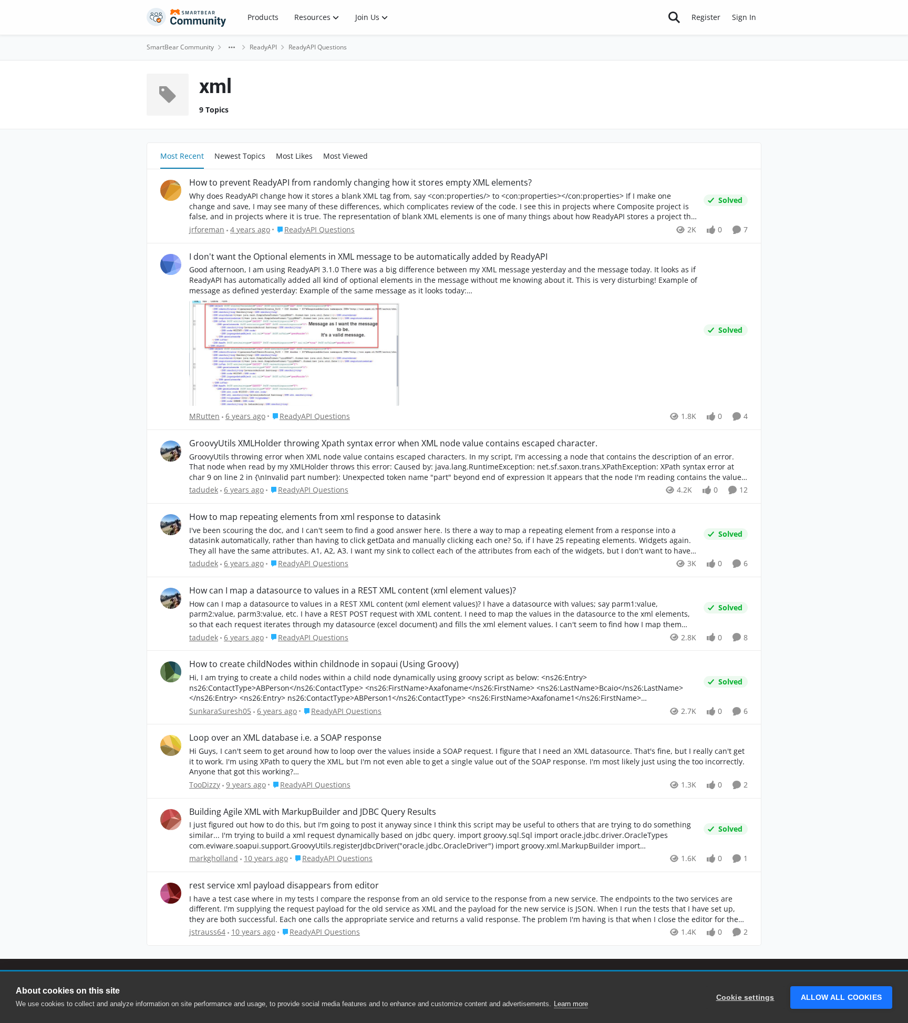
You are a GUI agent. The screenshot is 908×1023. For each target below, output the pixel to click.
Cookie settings (745, 997)
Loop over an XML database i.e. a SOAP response (285, 737)
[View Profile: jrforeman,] (170, 190)
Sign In (744, 17)
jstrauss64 (207, 932)
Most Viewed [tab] (345, 156)
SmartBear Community (180, 47)
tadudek (203, 490)
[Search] (674, 17)
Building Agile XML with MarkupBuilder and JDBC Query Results (312, 811)
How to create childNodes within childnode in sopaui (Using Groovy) (324, 664)
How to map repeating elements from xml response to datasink (314, 517)
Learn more (571, 1004)
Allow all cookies (841, 997)
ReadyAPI (263, 47)
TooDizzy (204, 785)
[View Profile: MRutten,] (170, 264)
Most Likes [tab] (294, 156)
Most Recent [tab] (182, 156)
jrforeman (206, 229)
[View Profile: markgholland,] (170, 819)
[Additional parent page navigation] (231, 47)
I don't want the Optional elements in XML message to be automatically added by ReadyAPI (368, 256)
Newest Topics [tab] (239, 156)
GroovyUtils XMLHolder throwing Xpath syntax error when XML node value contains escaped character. (393, 443)
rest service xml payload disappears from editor (284, 885)
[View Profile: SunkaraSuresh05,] (170, 671)
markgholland (213, 858)
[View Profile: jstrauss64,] (170, 893)
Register (706, 17)
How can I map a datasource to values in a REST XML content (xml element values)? (352, 590)
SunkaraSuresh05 (220, 711)
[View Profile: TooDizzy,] (170, 745)
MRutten (204, 416)
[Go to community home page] (186, 17)
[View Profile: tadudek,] (170, 451)
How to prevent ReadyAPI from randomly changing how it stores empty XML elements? (360, 182)
